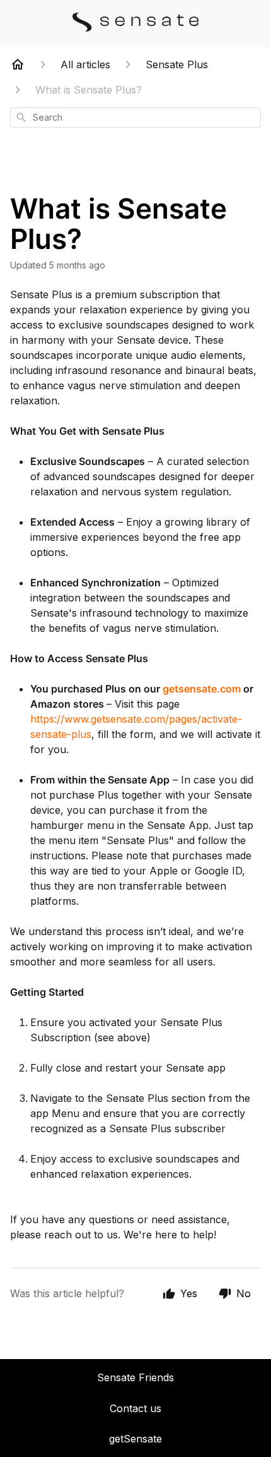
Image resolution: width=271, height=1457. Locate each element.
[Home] (17, 64)
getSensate (135, 1438)
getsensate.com (202, 688)
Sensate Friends (135, 1377)
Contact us (135, 1408)
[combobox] (135, 117)
